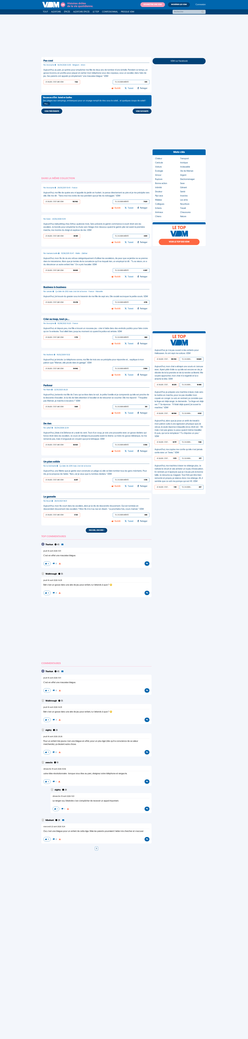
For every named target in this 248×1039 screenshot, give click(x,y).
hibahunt (49, 820)
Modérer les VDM (179, 5)
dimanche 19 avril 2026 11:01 (63, 796)
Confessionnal (110, 12)
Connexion (201, 5)
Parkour (47, 385)
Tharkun (49, 545)
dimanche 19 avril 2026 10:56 (54, 769)
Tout (45, 12)
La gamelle (49, 497)
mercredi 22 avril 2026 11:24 (54, 827)
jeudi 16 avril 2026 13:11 (52, 551)
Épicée (67, 12)
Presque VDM (127, 12)
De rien (47, 423)
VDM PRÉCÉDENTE (51, 111)
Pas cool (48, 61)
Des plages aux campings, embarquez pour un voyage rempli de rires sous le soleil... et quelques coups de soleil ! (94, 101)
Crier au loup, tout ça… (56, 319)
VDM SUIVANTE (142, 111)
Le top (96, 12)
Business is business (54, 287)
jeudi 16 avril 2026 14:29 (52, 580)
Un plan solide (51, 462)
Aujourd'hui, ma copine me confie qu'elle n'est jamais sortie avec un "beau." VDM (179, 451)
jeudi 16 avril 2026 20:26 (52, 737)
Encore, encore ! (96, 530)
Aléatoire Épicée (81, 12)
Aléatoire (56, 12)
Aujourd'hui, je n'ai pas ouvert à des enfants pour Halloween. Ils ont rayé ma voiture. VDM (177, 351)
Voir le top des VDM (179, 242)
